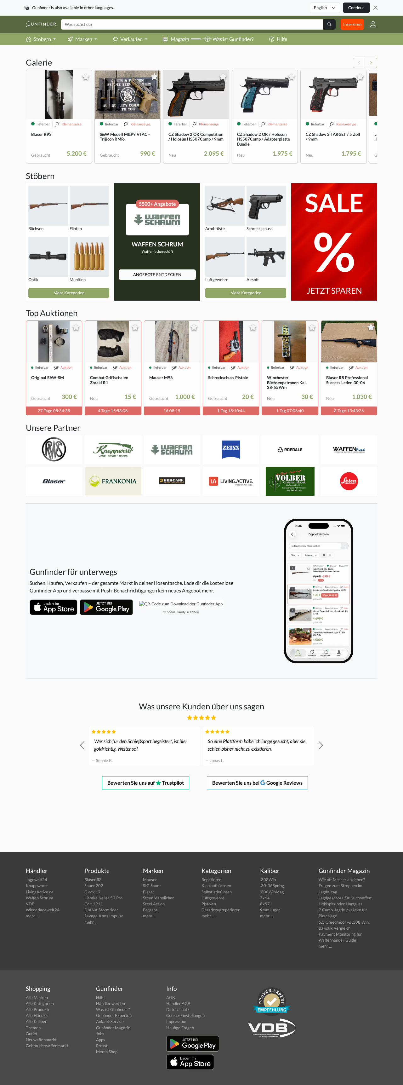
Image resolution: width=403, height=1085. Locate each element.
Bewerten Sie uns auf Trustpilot (145, 783)
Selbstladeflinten (217, 891)
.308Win (268, 879)
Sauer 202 (93, 885)
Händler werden (110, 1003)
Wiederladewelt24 (43, 909)
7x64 (265, 897)
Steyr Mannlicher (158, 897)
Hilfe (100, 997)
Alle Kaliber (36, 1021)
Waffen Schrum (39, 897)
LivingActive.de (40, 891)
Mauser (150, 879)
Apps (100, 1039)
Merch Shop (106, 1051)
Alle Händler (37, 1015)
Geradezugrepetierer (221, 909)
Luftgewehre (213, 897)
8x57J (266, 903)
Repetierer (211, 879)
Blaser (148, 891)
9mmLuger (270, 909)
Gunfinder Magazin (113, 1027)
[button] (370, 24)
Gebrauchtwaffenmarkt (47, 1045)
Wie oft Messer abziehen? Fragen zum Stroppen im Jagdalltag (342, 885)
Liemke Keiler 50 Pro (103, 897)
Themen (33, 1027)
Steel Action (154, 903)
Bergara (150, 909)
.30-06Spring (272, 885)
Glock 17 (92, 891)
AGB (170, 997)
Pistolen (209, 903)
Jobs (100, 1033)
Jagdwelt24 (36, 879)
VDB (30, 903)
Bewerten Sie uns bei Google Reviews (257, 783)
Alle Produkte (38, 1009)
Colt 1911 (93, 903)
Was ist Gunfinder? (113, 1009)
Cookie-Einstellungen (185, 1015)
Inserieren (352, 24)
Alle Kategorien (40, 1003)
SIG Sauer (152, 885)
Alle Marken (37, 997)
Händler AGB (178, 1003)
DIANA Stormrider (101, 909)
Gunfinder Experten (114, 1015)
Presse (102, 1045)
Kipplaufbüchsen (216, 885)
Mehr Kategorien (69, 292)
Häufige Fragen (180, 1027)
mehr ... (32, 915)
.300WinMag (272, 891)
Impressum (176, 1021)
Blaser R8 (93, 879)
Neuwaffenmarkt (41, 1039)
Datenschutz (177, 1009)
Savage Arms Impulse (103, 915)
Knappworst (37, 885)
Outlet (31, 1033)
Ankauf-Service (110, 1021)
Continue (356, 7)
